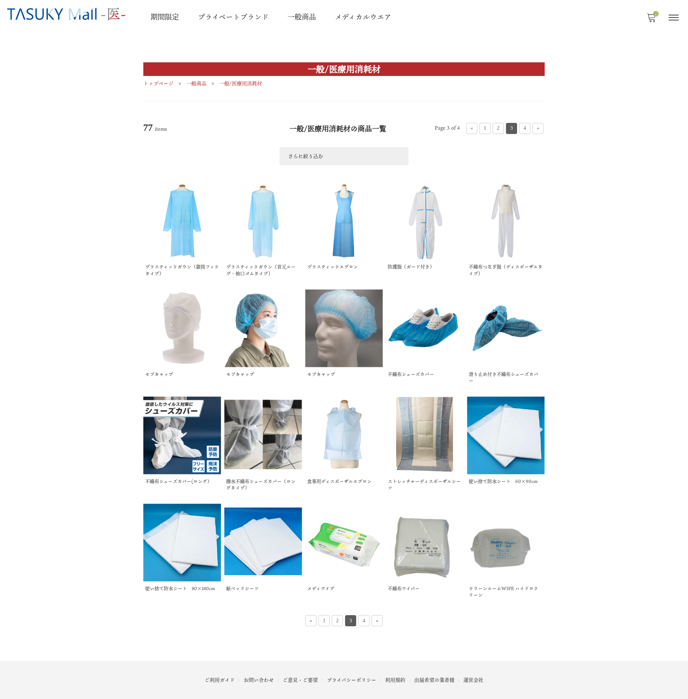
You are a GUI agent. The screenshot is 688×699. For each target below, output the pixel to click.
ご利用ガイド (220, 680)
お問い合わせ (259, 680)
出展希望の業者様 (434, 680)
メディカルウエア (363, 16)
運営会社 (473, 680)
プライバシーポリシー (351, 680)
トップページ (158, 83)
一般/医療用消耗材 (240, 83)
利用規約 (395, 680)
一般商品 (301, 16)
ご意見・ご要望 (300, 680)
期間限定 (164, 16)
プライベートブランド (233, 16)
